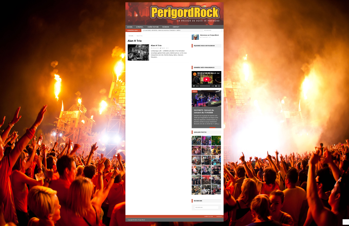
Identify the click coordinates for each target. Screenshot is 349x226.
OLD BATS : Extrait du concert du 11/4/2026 (204, 111)
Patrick (163, 48)
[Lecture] (194, 86)
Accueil (130, 27)
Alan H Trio (156, 45)
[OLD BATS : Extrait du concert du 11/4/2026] (206, 98)
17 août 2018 (205, 37)
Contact (176, 27)
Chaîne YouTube (153, 27)
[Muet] (216, 86)
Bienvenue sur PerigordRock (209, 35)
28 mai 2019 (155, 48)
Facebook (165, 27)
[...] (218, 124)
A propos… (140, 27)
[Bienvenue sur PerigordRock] (195, 37)
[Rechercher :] (212, 30)
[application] (206, 79)
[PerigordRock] (174, 24)
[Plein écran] (219, 86)
